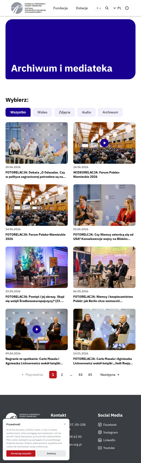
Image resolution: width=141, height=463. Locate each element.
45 (90, 374)
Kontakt (58, 415)
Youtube (109, 448)
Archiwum (110, 112)
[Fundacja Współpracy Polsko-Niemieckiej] (28, 8)
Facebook (110, 425)
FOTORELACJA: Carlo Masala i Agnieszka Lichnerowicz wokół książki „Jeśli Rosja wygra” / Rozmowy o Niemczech (102, 363)
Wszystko (18, 112)
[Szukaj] (107, 8)
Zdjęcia (64, 112)
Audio (86, 112)
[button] (116, 8)
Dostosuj (51, 453)
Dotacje (82, 8)
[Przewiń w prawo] (97, 8)
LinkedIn (109, 440)
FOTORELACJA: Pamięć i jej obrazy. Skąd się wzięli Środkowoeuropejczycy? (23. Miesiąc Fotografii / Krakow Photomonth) (35, 301)
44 (80, 374)
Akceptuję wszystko (21, 453)
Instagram (110, 432)
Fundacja (60, 8)
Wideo (42, 112)
